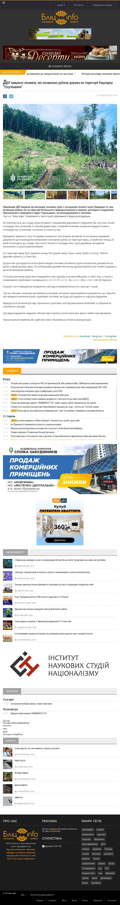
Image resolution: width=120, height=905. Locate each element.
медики (101, 863)
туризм (85, 878)
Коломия (96, 854)
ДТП (103, 844)
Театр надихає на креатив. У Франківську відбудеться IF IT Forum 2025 (43, 621)
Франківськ (99, 839)
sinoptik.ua (18, 734)
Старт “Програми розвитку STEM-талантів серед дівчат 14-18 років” (42, 597)
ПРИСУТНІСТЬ (20, 761)
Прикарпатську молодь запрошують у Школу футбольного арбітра (41, 609)
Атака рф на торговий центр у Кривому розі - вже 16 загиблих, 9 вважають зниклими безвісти (57, 410)
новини (100, 829)
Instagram (111, 336)
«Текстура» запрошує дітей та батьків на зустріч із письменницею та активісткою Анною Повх (52, 572)
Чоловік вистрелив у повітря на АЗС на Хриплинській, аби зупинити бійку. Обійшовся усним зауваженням (59, 383)
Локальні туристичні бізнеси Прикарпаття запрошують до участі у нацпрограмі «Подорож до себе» (54, 585)
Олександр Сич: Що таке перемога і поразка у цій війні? (37, 748)
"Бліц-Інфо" (18, 216)
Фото (64, 901)
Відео (74, 901)
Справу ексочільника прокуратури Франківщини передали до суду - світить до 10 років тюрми (55, 407)
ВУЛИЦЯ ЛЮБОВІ (21, 773)
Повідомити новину (102, 5)
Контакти (78, 5)
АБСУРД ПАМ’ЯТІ (21, 785)
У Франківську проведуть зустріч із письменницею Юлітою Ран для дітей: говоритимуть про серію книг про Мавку (60, 560)
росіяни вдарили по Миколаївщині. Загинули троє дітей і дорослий (45, 420)
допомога (108, 854)
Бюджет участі (88, 873)
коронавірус (87, 829)
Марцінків (110, 873)
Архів (60, 5)
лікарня (85, 849)
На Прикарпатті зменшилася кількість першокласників (36, 424)
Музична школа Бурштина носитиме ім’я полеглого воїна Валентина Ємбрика (46, 428)
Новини (39, 901)
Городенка (95, 883)
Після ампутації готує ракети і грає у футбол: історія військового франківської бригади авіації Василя (58, 436)
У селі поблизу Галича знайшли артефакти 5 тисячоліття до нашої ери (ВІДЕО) (50, 399)
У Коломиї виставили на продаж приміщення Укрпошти (40, 395)
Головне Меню (61, 66)
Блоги (85, 901)
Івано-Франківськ (89, 844)
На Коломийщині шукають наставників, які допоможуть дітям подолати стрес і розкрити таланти (54, 634)
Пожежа (108, 849)
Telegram (96, 336)
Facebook (85, 336)
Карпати (85, 858)
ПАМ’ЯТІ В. (19, 798)
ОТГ (107, 868)
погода (96, 858)
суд (100, 868)
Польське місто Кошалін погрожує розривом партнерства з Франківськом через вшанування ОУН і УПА (59, 387)
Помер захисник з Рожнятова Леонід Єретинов (32, 432)
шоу (100, 873)
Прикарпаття (87, 834)
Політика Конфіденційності (42, 895)
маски (85, 883)
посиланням (54, 831)
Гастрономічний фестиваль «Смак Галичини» (31, 703)
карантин (101, 834)
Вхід (23, 895)
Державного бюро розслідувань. (72, 216)
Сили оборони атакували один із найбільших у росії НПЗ (36, 391)
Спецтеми (112, 901)
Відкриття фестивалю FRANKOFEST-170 (28, 713)
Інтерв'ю (52, 901)
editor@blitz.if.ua (24, 846)
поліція (85, 854)
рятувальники (88, 863)
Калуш (111, 863)
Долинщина (106, 878)
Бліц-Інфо (86, 839)
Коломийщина (88, 868)
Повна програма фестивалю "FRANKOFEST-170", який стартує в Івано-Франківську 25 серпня (53, 403)
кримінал (97, 849)
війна (94, 878)
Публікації (97, 901)
